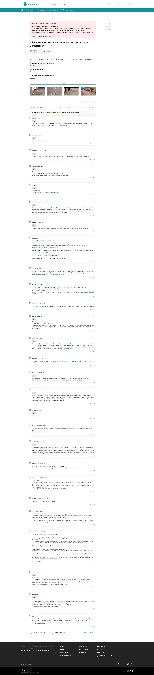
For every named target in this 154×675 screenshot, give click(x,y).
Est (33, 135)
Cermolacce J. (35, 478)
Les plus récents (73, 107)
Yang (33, 222)
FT (33, 616)
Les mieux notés (64, 107)
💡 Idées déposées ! (69, 10)
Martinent (35, 238)
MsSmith (34, 532)
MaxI (33, 166)
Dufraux (34, 372)
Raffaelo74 (35, 594)
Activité (99, 649)
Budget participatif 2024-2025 (49, 10)
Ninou (33, 511)
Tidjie (33, 338)
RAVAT (33, 441)
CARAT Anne (35, 202)
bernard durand (36, 498)
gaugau (34, 303)
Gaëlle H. (34, 390)
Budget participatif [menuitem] (65, 655)
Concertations (32, 10)
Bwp (33, 316)
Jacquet (34, 185)
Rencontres (100, 652)
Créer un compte (83, 649)
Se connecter (82, 652)
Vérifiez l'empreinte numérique (88, 633)
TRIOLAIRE (35, 150)
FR (33, 284)
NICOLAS (35, 50)
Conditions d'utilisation (26, 664)
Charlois (34, 425)
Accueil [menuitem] (62, 649)
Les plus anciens (82, 107)
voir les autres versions (58, 633)
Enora (33, 572)
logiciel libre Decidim (34, 672)
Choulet (34, 268)
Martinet (34, 358)
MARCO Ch (34, 463)
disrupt (34, 118)
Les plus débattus (91, 107)
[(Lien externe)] (37, 91)
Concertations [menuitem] (64, 652)
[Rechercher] (65, 4)
